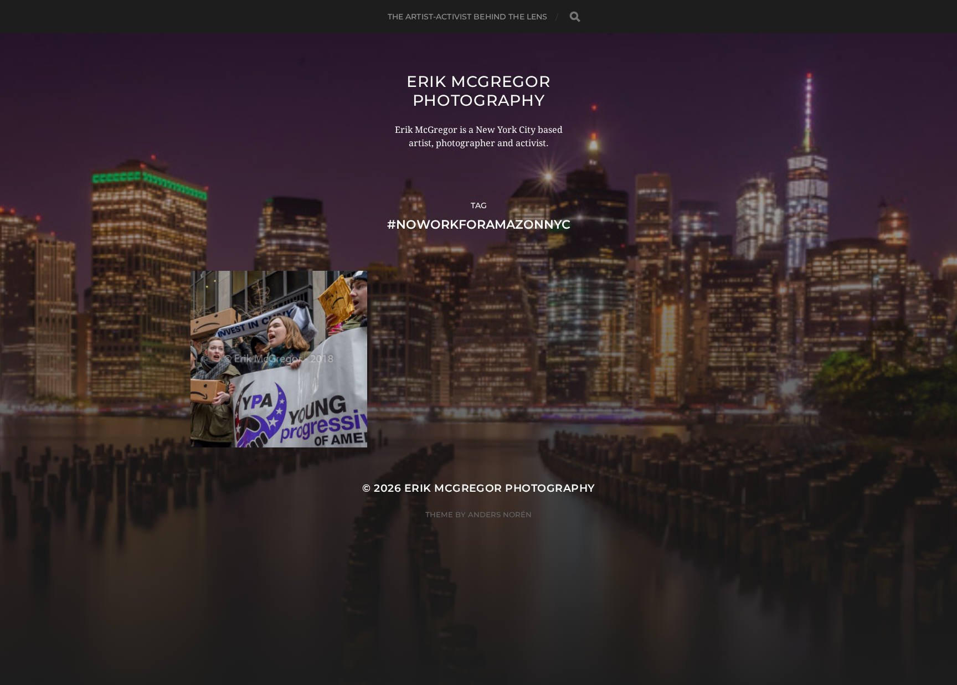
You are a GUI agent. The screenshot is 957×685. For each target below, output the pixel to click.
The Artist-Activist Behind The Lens (468, 17)
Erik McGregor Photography (478, 91)
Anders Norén (500, 514)
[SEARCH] (574, 17)
